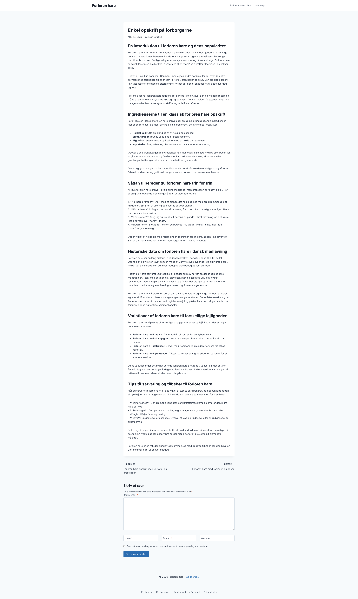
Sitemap (259, 5)
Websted (206, 538)
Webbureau (192, 576)
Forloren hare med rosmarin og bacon (213, 466)
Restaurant (147, 592)
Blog (249, 5)
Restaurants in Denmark (187, 592)
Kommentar (130, 495)
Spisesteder (210, 592)
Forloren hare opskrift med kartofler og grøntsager (145, 468)
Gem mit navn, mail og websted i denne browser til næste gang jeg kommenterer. (168, 546)
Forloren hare (237, 5)
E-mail (167, 538)
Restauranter (163, 592)
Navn (129, 538)
